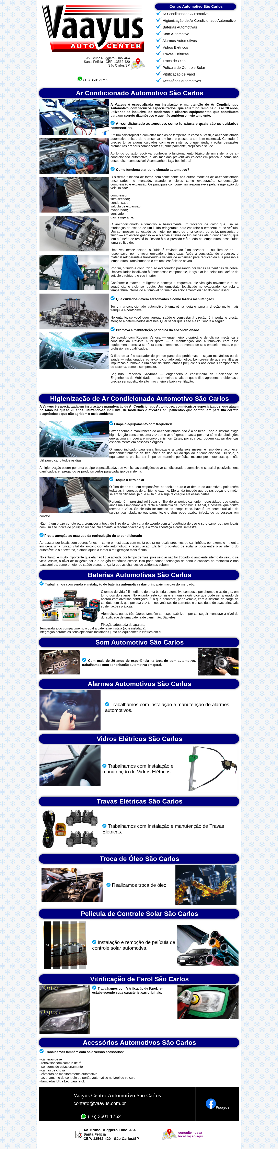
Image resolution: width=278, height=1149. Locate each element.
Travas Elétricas (176, 54)
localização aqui (190, 1136)
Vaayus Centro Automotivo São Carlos (117, 1095)
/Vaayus (223, 1107)
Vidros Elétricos (175, 47)
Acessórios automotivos (181, 81)
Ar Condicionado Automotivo (185, 14)
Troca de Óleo (174, 61)
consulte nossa (190, 1132)
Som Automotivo (176, 34)
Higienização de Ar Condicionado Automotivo (199, 21)
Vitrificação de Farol (179, 74)
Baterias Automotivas (180, 27)
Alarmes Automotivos (179, 41)
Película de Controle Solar (184, 68)
